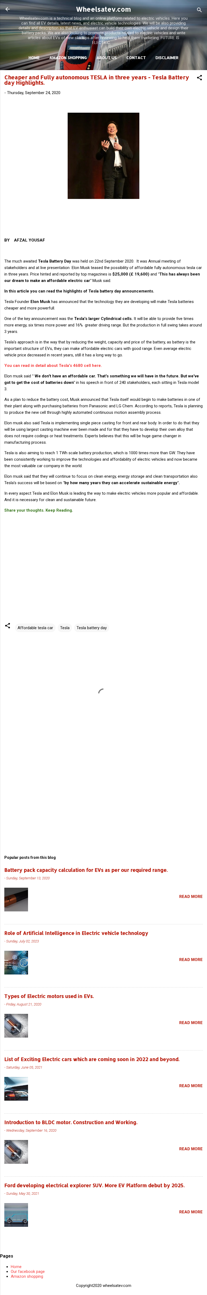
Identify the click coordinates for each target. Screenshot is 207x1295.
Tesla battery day (92, 627)
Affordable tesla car (35, 627)
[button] (199, 78)
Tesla (65, 627)
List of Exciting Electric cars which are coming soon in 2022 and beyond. (92, 1059)
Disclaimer (167, 57)
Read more (191, 896)
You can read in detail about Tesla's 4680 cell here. (53, 365)
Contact (136, 57)
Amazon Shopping (68, 57)
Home (34, 57)
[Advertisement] (103, 798)
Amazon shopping (27, 1276)
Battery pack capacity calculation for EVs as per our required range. (86, 870)
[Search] (199, 11)
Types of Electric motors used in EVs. (49, 996)
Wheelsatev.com (103, 9)
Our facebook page (28, 1271)
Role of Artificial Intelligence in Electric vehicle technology (76, 933)
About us (106, 57)
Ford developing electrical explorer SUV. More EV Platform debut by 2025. (94, 1185)
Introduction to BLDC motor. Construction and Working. (70, 1122)
